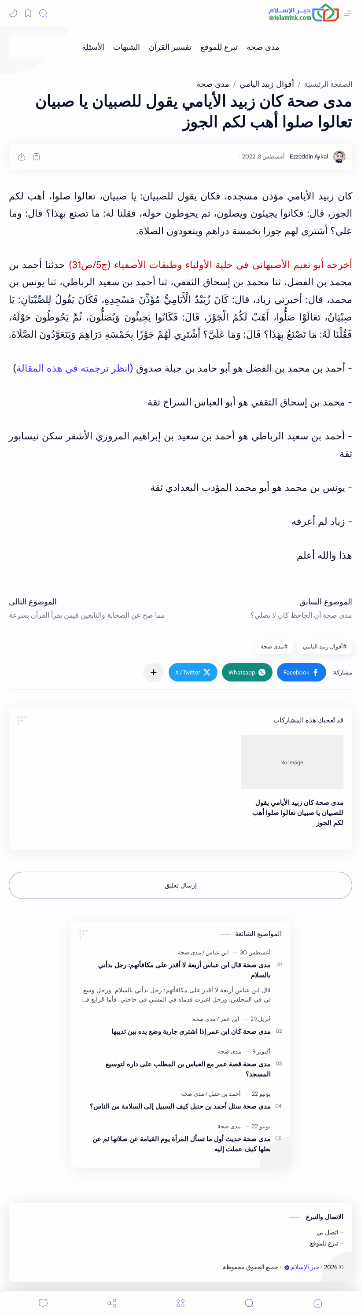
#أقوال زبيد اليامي (325, 646)
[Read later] (36, 156)
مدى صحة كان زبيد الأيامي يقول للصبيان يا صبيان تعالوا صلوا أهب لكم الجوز (297, 812)
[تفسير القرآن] (170, 47)
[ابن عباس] (216, 952)
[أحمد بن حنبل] (223, 1094)
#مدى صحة (274, 646)
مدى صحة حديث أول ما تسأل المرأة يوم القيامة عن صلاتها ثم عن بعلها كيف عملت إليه (181, 1144)
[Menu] (180, 1303)
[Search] (43, 13)
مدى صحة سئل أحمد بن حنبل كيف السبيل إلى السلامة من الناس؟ (180, 1106)
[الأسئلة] (93, 47)
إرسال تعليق (181, 885)
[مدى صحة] (263, 47)
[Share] (112, 1303)
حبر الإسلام (305, 1267)
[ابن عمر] (228, 1019)
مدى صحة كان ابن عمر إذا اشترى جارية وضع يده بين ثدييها (191, 1031)
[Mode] (13, 13)
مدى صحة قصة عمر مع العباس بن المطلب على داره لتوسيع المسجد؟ (188, 1069)
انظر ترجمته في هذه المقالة (73, 368)
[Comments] (43, 1303)
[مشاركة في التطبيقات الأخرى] (153, 672)
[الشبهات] (126, 47)
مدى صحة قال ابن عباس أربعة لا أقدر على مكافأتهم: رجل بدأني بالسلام (184, 970)
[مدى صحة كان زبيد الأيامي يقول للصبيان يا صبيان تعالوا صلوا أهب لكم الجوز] (292, 762)
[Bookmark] (28, 13)
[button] (301, 672)
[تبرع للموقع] (219, 47)
